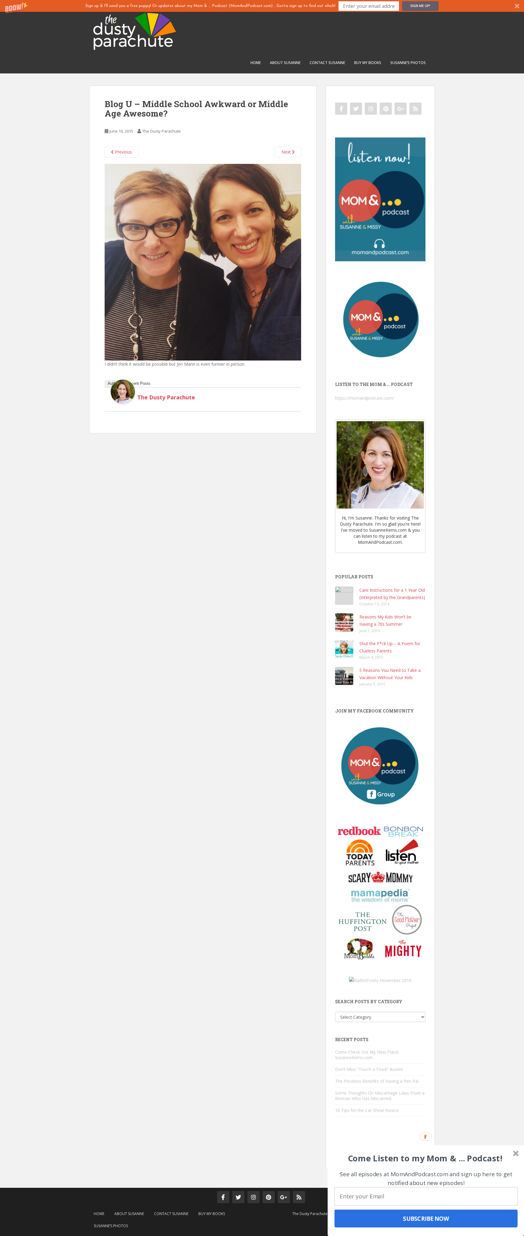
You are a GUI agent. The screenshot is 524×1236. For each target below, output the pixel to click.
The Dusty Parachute (161, 131)
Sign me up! (420, 5)
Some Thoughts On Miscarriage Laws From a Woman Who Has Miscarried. (380, 1095)
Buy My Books (367, 62)
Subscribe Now (426, 1218)
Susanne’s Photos (408, 62)
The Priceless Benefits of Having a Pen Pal (376, 1081)
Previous (123, 152)
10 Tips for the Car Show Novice (367, 1110)
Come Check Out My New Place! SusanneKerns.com (367, 1054)
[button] (262, 6)
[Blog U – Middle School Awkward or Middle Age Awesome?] (203, 262)
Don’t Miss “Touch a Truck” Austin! (369, 1069)
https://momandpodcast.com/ (364, 398)
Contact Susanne (327, 62)
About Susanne (285, 62)
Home (255, 62)
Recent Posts (138, 383)
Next (286, 152)
